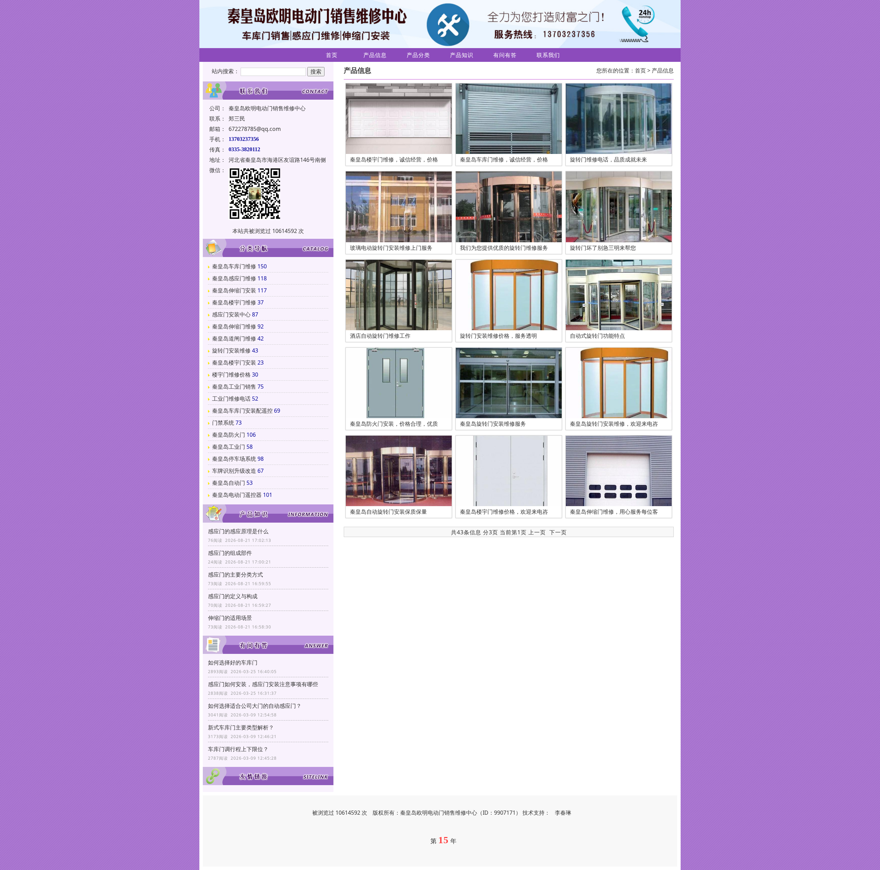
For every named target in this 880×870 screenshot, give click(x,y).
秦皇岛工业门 (228, 446)
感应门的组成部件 (230, 553)
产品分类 (418, 55)
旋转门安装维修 (231, 350)
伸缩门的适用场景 (230, 618)
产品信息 (375, 55)
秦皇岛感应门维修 (234, 278)
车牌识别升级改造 (234, 471)
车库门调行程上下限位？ (238, 749)
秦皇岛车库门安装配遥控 (242, 410)
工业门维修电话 (231, 398)
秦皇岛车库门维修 (234, 266)
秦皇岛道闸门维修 (234, 338)
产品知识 (461, 55)
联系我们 (548, 55)
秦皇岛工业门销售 (234, 386)
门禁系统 (223, 422)
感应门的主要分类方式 (235, 574)
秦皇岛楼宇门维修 (234, 302)
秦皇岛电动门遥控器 (237, 495)
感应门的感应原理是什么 (238, 531)
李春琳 (563, 812)
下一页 (558, 532)
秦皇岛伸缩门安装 (234, 290)
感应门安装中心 (231, 314)
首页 (332, 55)
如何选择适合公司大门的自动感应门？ (254, 706)
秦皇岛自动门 (228, 483)
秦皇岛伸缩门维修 (234, 326)
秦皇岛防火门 (228, 434)
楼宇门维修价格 (231, 374)
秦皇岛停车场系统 (234, 458)
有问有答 (505, 55)
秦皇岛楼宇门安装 (234, 362)
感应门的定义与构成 (232, 596)
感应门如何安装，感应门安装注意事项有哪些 (263, 684)
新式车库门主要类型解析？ (241, 727)
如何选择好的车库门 (232, 662)
